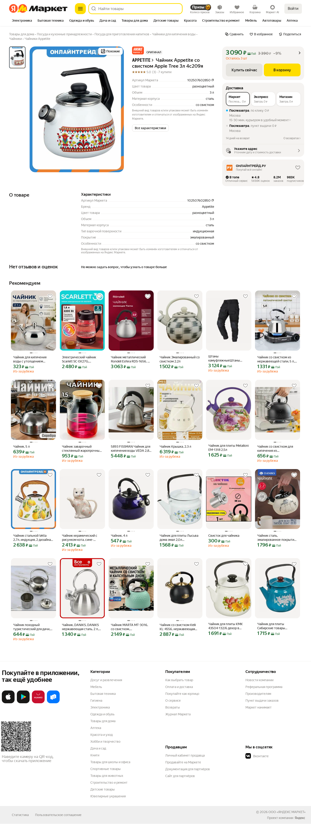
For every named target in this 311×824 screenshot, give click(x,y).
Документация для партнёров (187, 769)
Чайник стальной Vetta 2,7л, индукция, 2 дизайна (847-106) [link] (32, 538)
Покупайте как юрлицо (182, 694)
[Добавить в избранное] (50, 296)
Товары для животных (106, 776)
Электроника (100, 707)
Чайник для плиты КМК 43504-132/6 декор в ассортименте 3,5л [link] (225, 626)
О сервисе (173, 700)
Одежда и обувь (102, 714)
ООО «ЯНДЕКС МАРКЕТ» (287, 812)
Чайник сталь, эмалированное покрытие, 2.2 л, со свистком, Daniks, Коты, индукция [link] (277, 538)
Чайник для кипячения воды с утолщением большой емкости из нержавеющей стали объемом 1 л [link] (29, 359)
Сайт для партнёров (180, 776)
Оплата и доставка (179, 687)
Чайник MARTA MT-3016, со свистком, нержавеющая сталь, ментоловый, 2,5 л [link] (129, 627)
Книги (94, 755)
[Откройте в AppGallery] (38, 702)
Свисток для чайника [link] (223, 535)
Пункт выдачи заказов (262, 700)
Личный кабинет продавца (185, 755)
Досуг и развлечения (106, 680)
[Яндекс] (300, 818)
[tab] (22, 20)
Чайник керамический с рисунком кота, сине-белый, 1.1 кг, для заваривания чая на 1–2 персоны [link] (79, 538)
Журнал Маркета (178, 714)
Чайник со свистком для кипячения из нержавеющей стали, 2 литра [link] (275, 449)
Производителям (258, 694)
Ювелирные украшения (108, 796)
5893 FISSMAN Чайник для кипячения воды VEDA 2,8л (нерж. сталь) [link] (131, 449)
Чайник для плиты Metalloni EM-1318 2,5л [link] (228, 448)
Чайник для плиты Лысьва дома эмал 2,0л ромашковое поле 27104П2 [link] (179, 538)
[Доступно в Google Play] (23, 702)
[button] (138, 50)
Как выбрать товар (179, 680)
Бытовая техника (103, 694)
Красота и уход (101, 735)
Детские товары (102, 789)
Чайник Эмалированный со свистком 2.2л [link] (180, 359)
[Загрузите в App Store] (8, 702)
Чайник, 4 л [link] (119, 535)
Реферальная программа (263, 687)
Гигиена (96, 700)
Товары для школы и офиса (110, 762)
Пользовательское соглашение (58, 815)
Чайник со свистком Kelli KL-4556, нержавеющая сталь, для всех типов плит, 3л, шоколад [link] (180, 627)
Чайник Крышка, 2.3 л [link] (175, 446)
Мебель (96, 687)
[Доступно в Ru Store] (53, 702)
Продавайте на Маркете (183, 762)
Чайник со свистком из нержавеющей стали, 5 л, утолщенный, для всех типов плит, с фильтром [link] (276, 359)
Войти (293, 8)
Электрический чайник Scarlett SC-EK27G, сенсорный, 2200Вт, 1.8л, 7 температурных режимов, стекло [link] (82, 359)
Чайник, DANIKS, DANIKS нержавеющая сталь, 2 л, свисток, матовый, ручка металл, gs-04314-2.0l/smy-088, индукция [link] (82, 627)
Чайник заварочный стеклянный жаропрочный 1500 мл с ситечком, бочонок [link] (81, 449)
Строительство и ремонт (108, 782)
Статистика (20, 815)
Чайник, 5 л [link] (21, 446)
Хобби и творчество (105, 741)
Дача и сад (98, 748)
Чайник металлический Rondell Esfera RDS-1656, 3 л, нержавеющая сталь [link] (130, 359)
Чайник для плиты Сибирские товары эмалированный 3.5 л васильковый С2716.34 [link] (274, 626)
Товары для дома (102, 721)
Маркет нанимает (258, 707)
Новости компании (259, 680)
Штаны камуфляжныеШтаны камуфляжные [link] (224, 358)
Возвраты (172, 707)
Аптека (95, 728)
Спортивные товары (105, 769)
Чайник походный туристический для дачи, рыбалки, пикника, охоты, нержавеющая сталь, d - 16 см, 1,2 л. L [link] (33, 627)
